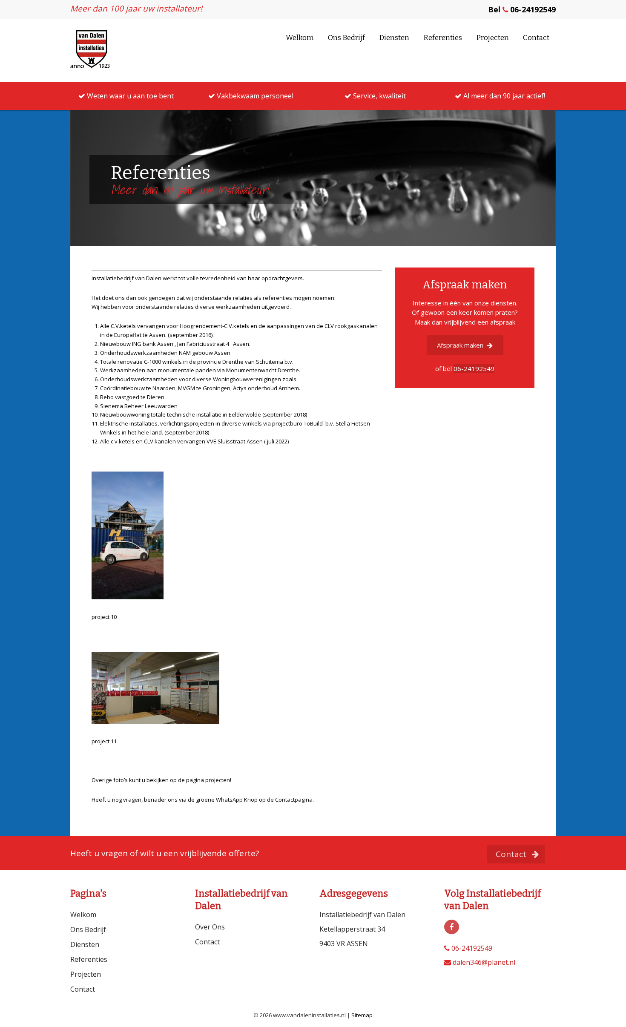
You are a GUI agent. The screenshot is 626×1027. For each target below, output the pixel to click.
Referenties (442, 37)
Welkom (300, 37)
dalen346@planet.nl (483, 962)
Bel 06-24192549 (522, 9)
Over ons (210, 927)
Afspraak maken (461, 345)
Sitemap (362, 1015)
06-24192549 (471, 948)
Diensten (394, 37)
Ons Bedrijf (346, 37)
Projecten (492, 37)
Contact (536, 37)
